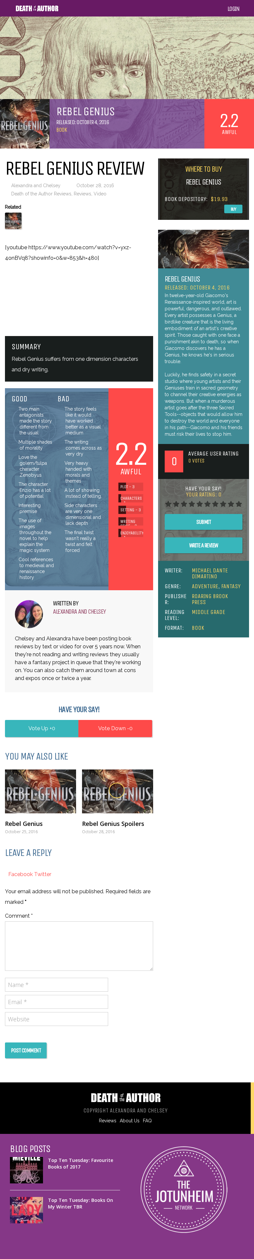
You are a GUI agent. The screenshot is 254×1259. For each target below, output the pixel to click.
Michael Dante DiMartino (210, 573)
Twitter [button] (42, 874)
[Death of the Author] (37, 10)
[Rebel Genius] (40, 791)
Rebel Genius (24, 824)
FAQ (147, 1120)
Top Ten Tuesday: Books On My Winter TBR (80, 1203)
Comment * (19, 916)
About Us (130, 1120)
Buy (233, 209)
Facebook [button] (21, 874)
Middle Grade (208, 612)
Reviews (82, 193)
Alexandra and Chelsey (36, 185)
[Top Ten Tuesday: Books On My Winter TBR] (26, 1210)
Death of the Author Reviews (41, 193)
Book (61, 129)
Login (233, 9)
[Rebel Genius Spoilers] (117, 791)
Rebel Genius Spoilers (113, 824)
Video (100, 193)
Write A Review (203, 545)
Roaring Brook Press (210, 599)
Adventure (205, 586)
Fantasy (230, 586)
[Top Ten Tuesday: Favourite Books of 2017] (26, 1170)
